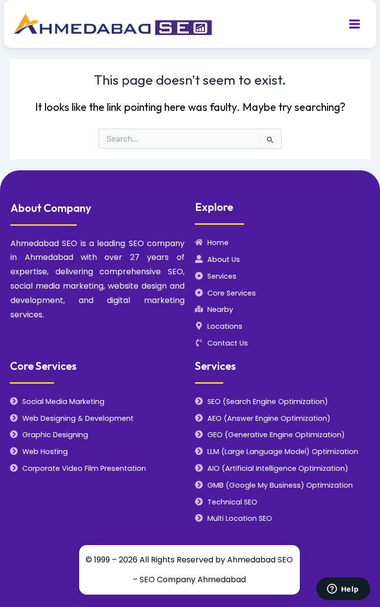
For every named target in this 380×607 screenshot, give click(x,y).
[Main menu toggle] (354, 24)
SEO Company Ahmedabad (193, 579)
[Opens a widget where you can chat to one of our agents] (343, 589)
